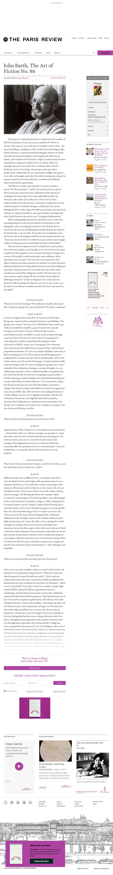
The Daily (8, 53)
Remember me (11, 691)
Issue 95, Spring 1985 (58, 78)
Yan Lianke (81, 748)
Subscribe (105, 53)
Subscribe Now (41, 861)
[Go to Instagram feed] (5, 802)
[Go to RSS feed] (30, 802)
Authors (38, 53)
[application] (19, 777)
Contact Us (43, 806)
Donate (81, 38)
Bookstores (79, 806)
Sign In (107, 38)
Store (100, 38)
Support (42, 804)
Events (74, 38)
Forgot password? (59, 691)
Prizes (77, 804)
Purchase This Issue (98, 102)
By (77, 745)
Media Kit (60, 804)
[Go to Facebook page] (12, 802)
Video (94, 804)
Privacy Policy (82, 868)
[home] (32, 40)
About (57, 53)
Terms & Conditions (101, 868)
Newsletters (91, 38)
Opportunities (98, 802)
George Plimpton (22, 78)
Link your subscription (34, 691)
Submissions (61, 806)
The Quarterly (23, 53)
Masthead (78, 802)
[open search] (94, 52)
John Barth (15, 65)
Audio (48, 53)
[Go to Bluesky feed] (24, 802)
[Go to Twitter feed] (18, 802)
